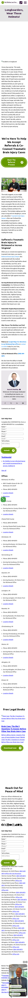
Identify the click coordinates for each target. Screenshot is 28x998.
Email (3, 436)
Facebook (5, 403)
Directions (6, 496)
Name (3, 426)
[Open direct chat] (24, 962)
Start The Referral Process (11, 162)
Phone (3, 431)
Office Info (8, 873)
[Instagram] (13, 825)
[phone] (21, 2)
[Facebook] (2, 825)
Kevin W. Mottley (12, 389)
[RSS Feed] (21, 825)
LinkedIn (17, 403)
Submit (7, 450)
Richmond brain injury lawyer (10, 256)
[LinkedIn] (8, 825)
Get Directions (16, 873)
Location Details (8, 493)
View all (3, 470)
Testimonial (6, 457)
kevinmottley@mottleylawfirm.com (20, 389)
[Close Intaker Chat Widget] (26, 962)
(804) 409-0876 (21, 876)
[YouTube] (10, 825)
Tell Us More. (5, 441)
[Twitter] (5, 825)
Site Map (4, 992)
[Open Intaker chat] (11, 997)
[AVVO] (16, 825)
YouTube (23, 403)
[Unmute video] (18, 977)
